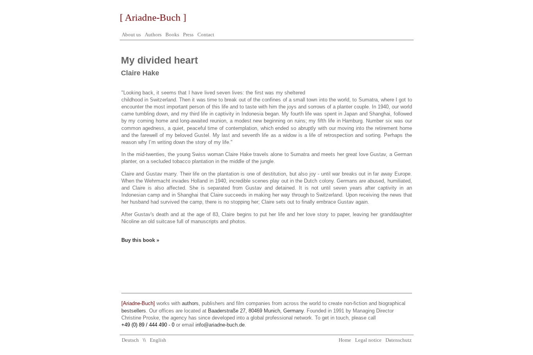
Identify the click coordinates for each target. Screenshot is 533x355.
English (158, 340)
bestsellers (133, 311)
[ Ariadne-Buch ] (153, 17)
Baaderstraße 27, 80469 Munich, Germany (256, 311)
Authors (153, 34)
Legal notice (368, 340)
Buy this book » (140, 240)
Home (345, 340)
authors (190, 303)
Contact (205, 34)
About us (131, 34)
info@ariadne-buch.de (220, 325)
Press (188, 34)
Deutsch (130, 340)
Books (172, 34)
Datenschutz (399, 340)
